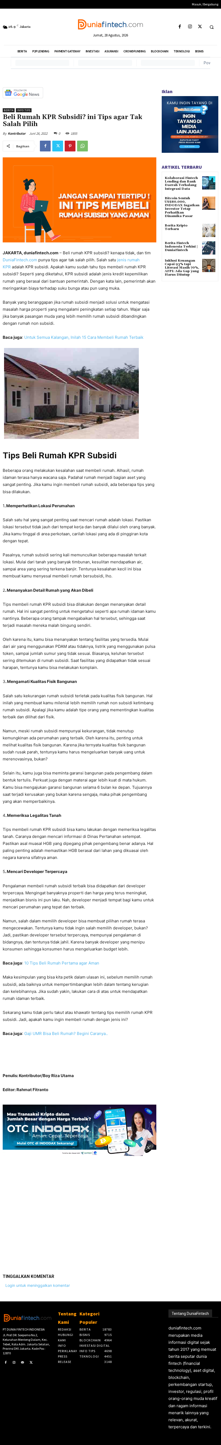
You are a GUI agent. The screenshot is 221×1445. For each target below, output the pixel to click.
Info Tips (23, 110)
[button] (211, 27)
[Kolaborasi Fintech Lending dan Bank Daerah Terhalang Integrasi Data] (208, 182)
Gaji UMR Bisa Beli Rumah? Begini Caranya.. (66, 1033)
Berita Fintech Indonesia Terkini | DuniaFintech (181, 246)
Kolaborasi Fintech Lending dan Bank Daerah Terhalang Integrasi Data (181, 183)
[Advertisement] (79, 1211)
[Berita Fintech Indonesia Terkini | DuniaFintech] (208, 248)
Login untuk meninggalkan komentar (37, 1285)
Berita (8, 110)
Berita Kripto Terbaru (176, 227)
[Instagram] (190, 27)
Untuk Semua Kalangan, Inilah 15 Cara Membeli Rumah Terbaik (83, 337)
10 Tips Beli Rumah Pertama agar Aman (61, 963)
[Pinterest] (70, 146)
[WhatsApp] (82, 146)
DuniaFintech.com (20, 259)
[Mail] (23, 1363)
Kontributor (17, 133)
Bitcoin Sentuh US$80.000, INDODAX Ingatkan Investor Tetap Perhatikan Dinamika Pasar (182, 207)
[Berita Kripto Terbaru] (208, 230)
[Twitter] (199, 27)
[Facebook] (180, 27)
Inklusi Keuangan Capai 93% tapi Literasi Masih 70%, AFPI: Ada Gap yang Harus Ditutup (182, 268)
